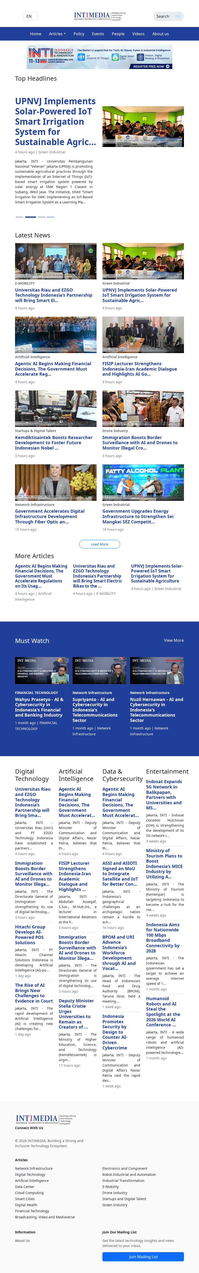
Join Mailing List (143, 1256)
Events (98, 33)
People (118, 33)
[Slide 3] (41, 217)
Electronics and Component (124, 1168)
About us (160, 33)
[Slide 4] (50, 217)
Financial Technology (32, 1211)
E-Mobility (110, 1186)
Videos (138, 33)
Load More (99, 544)
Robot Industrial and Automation (129, 1174)
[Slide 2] (30, 217)
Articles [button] (56, 33)
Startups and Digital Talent (124, 1198)
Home (35, 33)
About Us (22, 1240)
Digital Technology (30, 1174)
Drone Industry (114, 1192)
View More (174, 640)
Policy (79, 33)
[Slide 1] (19, 217)
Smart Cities (25, 1198)
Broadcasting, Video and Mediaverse (45, 1217)
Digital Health (26, 1205)
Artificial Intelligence (32, 1180)
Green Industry (114, 1205)
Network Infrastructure (34, 1168)
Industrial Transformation (123, 1180)
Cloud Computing (29, 1192)
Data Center (24, 1186)
